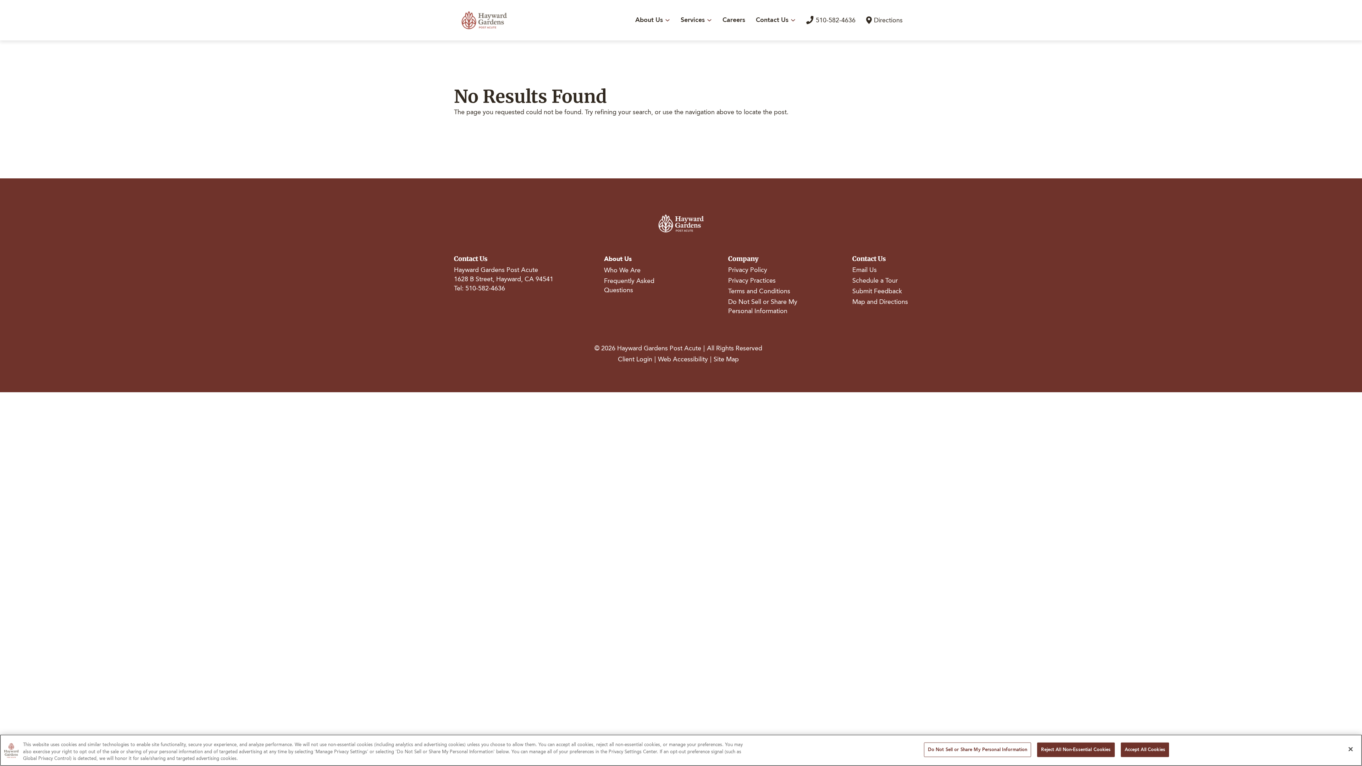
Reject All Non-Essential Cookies (1076, 749)
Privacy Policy (747, 270)
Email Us (864, 270)
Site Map (726, 359)
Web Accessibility (683, 359)
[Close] (1350, 749)
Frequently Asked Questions (629, 285)
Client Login (635, 359)
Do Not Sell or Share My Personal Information (762, 306)
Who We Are (622, 270)
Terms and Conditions (759, 291)
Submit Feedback (877, 291)
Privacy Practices (752, 280)
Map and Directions (880, 302)
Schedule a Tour (875, 280)
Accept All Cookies (1145, 749)
